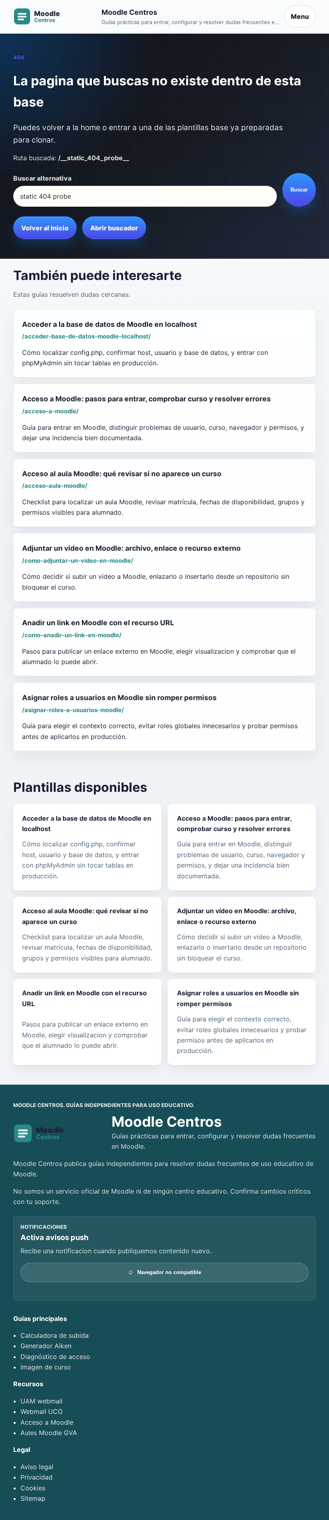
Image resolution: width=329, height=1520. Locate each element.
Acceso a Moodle (46, 1422)
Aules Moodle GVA (48, 1433)
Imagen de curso (45, 1367)
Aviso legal (36, 1467)
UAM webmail (41, 1401)
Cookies (32, 1488)
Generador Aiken (45, 1346)
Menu (300, 16)
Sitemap (32, 1498)
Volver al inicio (45, 228)
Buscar (299, 190)
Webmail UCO (41, 1411)
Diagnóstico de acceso (55, 1357)
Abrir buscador (114, 228)
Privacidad (36, 1477)
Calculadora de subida (54, 1335)
